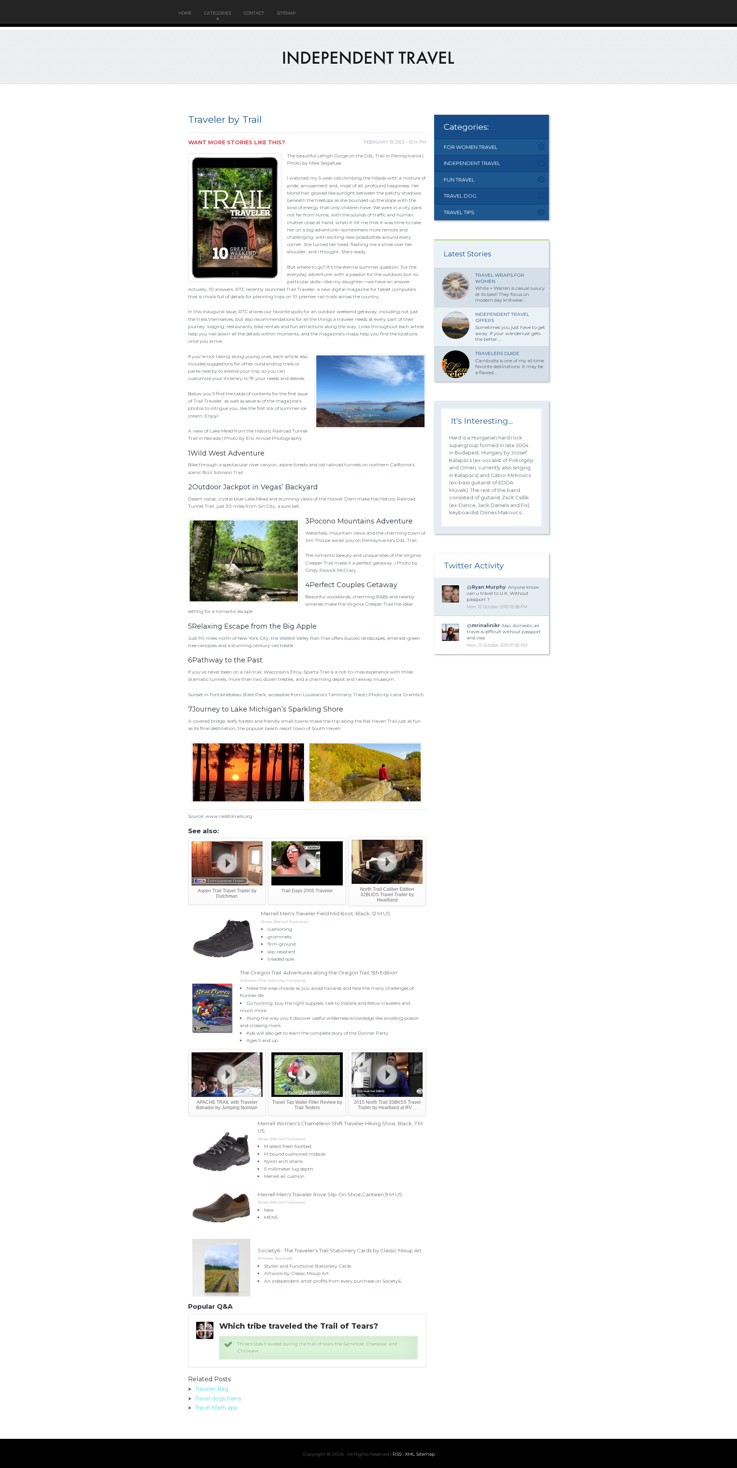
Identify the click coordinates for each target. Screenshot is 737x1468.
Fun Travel (459, 180)
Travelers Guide (497, 353)
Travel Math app (216, 1407)
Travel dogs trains (218, 1398)
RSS (397, 1454)
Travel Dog (460, 196)
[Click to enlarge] (249, 800)
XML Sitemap (420, 1454)
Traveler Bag (211, 1388)
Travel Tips (459, 212)
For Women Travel (470, 147)
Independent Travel (472, 163)
